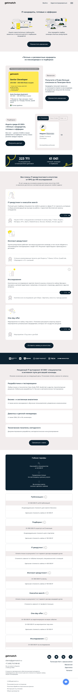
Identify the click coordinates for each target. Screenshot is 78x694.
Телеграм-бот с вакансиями (61, 662)
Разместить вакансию (39, 44)
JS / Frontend (43, 118)
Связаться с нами (39, 443)
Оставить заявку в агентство (39, 345)
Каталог (69, 670)
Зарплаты (68, 667)
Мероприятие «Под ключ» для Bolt (26, 334)
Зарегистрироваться (59, 3)
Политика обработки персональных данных (20, 686)
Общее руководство (13, 691)
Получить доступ (15, 143)
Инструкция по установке (15, 688)
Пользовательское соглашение (16, 684)
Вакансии (68, 665)
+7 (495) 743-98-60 (13, 663)
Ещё (61, 118)
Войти (45, 3)
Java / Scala (54, 118)
